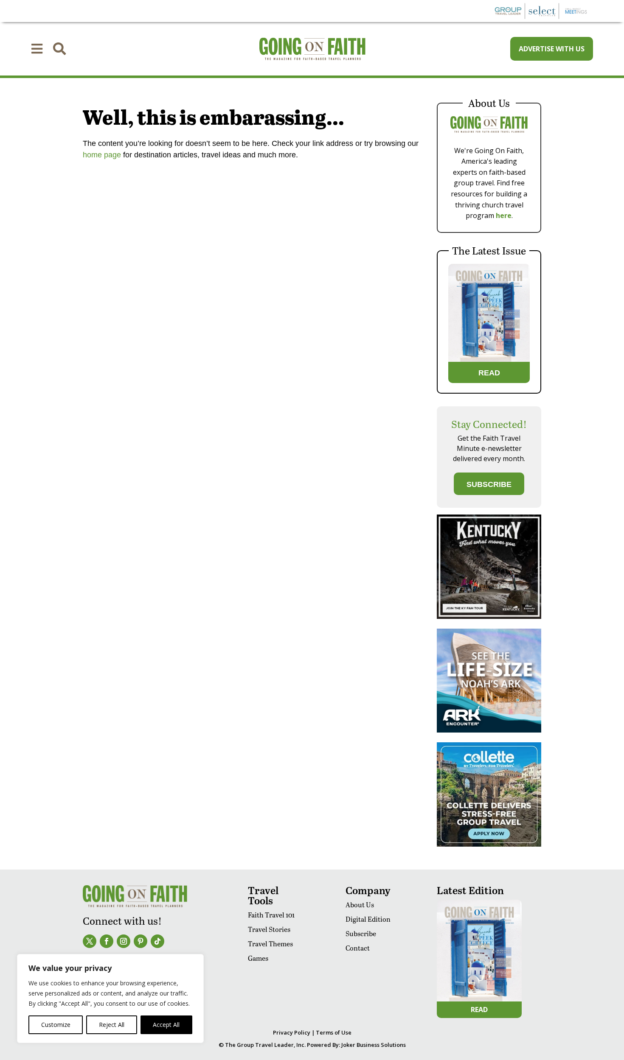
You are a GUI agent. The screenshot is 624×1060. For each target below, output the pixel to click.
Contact (358, 947)
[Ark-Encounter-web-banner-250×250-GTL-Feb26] (489, 730)
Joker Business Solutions (373, 1045)
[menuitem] (36, 49)
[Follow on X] (89, 941)
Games (258, 958)
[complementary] (110, 998)
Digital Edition (368, 919)
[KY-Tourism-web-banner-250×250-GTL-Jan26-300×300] (489, 617)
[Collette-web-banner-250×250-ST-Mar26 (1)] (489, 844)
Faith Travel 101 (271, 914)
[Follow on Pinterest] (140, 941)
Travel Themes (270, 943)
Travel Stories (269, 929)
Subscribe (361, 933)
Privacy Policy (291, 1032)
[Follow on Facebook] (106, 941)
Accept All (166, 1025)
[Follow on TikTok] (157, 941)
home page (102, 155)
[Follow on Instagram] (123, 941)
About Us (360, 904)
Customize (55, 1025)
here (504, 215)
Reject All (111, 1025)
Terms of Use (333, 1032)
